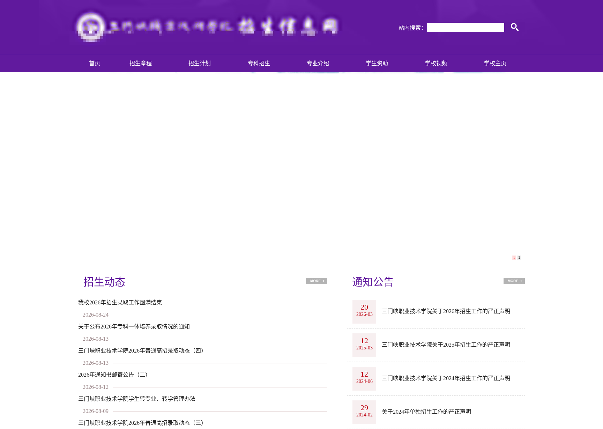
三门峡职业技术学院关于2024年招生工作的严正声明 (446, 378)
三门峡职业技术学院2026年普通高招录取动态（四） (142, 351)
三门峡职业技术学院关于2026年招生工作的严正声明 (446, 311)
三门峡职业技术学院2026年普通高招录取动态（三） (142, 423)
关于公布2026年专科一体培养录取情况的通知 (134, 327)
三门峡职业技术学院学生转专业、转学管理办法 (136, 399)
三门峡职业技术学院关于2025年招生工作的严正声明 (446, 345)
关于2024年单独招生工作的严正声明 (426, 412)
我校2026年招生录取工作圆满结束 (120, 302)
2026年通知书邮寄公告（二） (114, 375)
